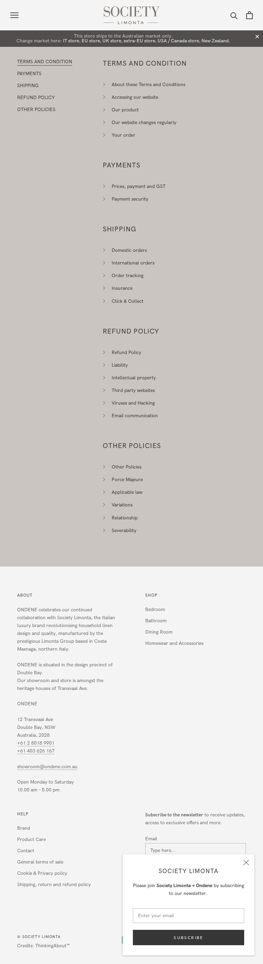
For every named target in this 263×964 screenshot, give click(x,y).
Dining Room (159, 632)
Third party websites (133, 390)
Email (151, 839)
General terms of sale (40, 862)
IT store (71, 41)
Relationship (125, 518)
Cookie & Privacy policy (42, 873)
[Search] (234, 15)
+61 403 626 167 (35, 751)
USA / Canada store (178, 41)
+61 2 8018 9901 (35, 743)
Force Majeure (127, 480)
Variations (122, 505)
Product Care (31, 839)
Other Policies (126, 467)
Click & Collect (127, 301)
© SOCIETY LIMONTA (39, 937)
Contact (25, 851)
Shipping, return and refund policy (54, 884)
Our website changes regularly (144, 122)
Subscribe (188, 937)
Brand (23, 828)
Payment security (130, 199)
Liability (120, 365)
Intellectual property (134, 378)
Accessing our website (135, 97)
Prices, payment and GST (138, 186)
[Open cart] (249, 15)
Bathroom (156, 621)
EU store (91, 41)
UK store (111, 41)
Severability (124, 530)
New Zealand (215, 41)
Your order (123, 135)
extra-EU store (139, 41)
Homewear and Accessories (174, 643)
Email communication (135, 416)
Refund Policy (126, 352)
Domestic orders (129, 250)
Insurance (122, 288)
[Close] (246, 862)
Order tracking (127, 276)
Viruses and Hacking (133, 403)
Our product (125, 110)
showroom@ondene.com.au (47, 767)
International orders (133, 263)
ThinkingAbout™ (52, 946)
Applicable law (127, 492)
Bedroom (155, 609)
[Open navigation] (14, 15)
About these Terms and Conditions (148, 84)
